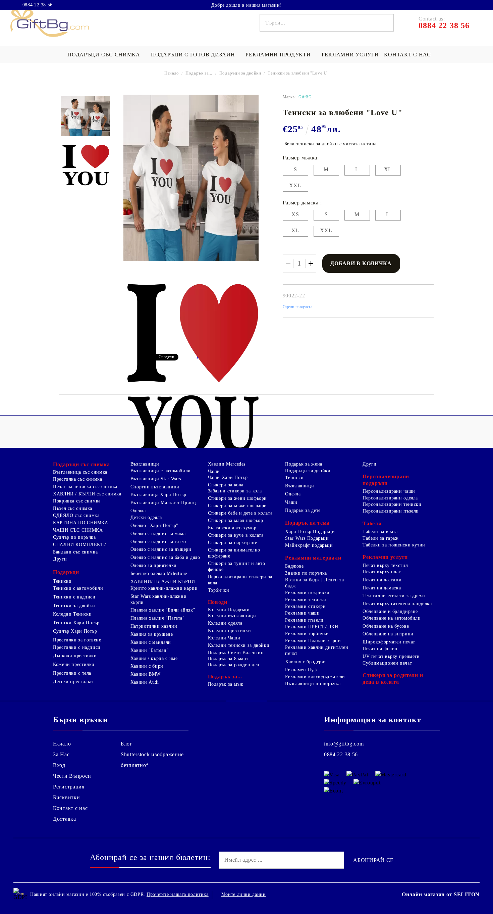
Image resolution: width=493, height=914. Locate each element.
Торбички (218, 590)
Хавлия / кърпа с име (154, 658)
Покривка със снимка (77, 500)
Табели (372, 523)
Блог (126, 744)
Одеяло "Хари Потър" (154, 525)
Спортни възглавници (154, 486)
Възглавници (144, 464)
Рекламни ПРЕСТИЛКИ (311, 626)
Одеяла (138, 510)
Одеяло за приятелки (153, 565)
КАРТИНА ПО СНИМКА (80, 522)
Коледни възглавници (232, 615)
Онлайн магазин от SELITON (441, 894)
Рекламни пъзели (304, 620)
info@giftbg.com (344, 744)
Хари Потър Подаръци (310, 531)
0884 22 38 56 (37, 5)
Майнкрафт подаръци (309, 545)
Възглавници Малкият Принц (163, 502)
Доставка (64, 819)
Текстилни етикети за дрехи (394, 595)
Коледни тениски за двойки (239, 645)
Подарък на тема (307, 523)
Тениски (62, 581)
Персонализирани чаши (389, 491)
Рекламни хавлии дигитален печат (316, 650)
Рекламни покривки (307, 592)
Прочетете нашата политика (178, 894)
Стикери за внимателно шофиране (234, 553)
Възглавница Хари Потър (158, 494)
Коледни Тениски (72, 614)
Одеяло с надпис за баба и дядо (165, 557)
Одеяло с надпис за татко (158, 541)
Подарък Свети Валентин (236, 652)
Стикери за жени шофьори (237, 498)
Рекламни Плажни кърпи (313, 640)
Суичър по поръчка (74, 537)
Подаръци (66, 572)
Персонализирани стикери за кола (240, 579)
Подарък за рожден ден (234, 664)
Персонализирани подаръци (386, 480)
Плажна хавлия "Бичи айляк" (162, 610)
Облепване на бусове (386, 626)
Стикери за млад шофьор (235, 520)
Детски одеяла (146, 517)
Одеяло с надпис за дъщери (160, 549)
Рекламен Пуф (301, 669)
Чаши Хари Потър (228, 477)
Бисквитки (66, 797)
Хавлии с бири (146, 666)
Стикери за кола (225, 484)
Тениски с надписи (74, 596)
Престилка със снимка (77, 479)
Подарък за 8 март (228, 658)
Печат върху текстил (385, 565)
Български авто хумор (232, 527)
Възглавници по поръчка (312, 683)
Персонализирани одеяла (390, 497)
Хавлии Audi (144, 682)
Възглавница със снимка (80, 472)
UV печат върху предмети (391, 656)
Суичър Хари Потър (75, 631)
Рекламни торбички (307, 633)
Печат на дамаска (382, 587)
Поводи (217, 602)
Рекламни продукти (278, 54)
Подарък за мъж (225, 684)
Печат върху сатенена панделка (397, 603)
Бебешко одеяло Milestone (158, 573)
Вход (59, 765)
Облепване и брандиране (390, 611)
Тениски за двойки (74, 605)
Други (60, 559)
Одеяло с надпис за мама (158, 533)
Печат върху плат (382, 571)
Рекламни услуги (350, 54)
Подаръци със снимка (103, 54)
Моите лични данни (243, 894)
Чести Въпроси (72, 776)
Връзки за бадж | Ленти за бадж (314, 582)
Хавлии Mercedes (226, 464)
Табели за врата (380, 531)
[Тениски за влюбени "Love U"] (85, 116)
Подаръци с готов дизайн (193, 54)
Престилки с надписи (77, 647)
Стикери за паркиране (232, 542)
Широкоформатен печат (389, 641)
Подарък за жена (303, 464)
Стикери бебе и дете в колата (240, 513)
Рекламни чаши (302, 613)
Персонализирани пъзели (391, 511)
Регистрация (69, 786)
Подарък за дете (302, 510)
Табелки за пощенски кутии (394, 544)
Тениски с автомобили (78, 588)
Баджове (294, 566)
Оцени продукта (298, 306)
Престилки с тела (72, 673)
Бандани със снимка (75, 552)
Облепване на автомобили (392, 618)
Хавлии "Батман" (149, 650)
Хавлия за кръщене (151, 634)
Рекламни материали (313, 558)
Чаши (214, 471)
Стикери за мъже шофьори (237, 505)
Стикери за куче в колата (236, 535)
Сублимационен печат (387, 663)
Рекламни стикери (305, 606)
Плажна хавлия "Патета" (157, 618)
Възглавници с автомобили (160, 470)
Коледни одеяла (225, 623)
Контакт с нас (407, 54)
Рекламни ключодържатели (315, 676)
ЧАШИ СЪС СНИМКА (78, 530)
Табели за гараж (380, 538)
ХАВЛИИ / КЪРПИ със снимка (87, 493)
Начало (171, 73)
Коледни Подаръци (229, 609)
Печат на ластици (382, 579)
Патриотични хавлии (153, 626)
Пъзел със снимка (72, 508)
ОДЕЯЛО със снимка (76, 515)
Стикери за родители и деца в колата (393, 678)
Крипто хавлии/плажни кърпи (164, 588)
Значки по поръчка (306, 573)
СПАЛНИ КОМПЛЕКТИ (80, 544)
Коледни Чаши (224, 637)
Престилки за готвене (77, 639)
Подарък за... (198, 73)
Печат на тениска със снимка (85, 486)
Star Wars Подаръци (307, 538)
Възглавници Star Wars (155, 478)
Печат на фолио (380, 648)
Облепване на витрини (388, 633)
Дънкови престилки (75, 655)
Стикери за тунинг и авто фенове (236, 566)
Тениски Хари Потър (76, 622)
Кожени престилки (74, 664)
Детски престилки (73, 681)
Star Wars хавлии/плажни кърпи (158, 599)
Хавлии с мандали (150, 642)
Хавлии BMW (145, 674)
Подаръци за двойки (240, 73)
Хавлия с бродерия (306, 661)
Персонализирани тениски (392, 504)
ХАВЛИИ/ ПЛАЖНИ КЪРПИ (162, 581)
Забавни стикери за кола (235, 490)
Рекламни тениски (305, 599)
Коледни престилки (229, 630)
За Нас (61, 754)
